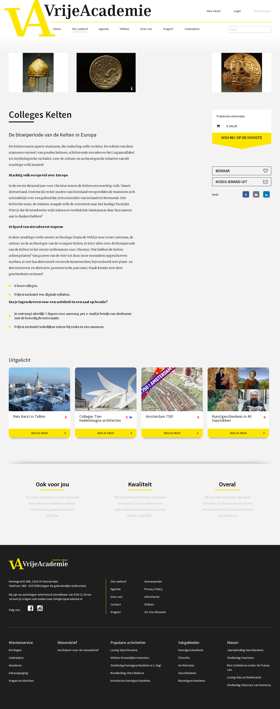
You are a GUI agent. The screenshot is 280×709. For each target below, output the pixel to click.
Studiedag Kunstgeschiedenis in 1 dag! (135, 665)
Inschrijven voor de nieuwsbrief (78, 650)
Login (237, 11)
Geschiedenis (187, 673)
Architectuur (186, 665)
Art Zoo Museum (155, 612)
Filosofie (184, 658)
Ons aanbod (80, 29)
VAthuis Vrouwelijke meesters (129, 658)
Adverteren (151, 597)
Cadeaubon (192, 29)
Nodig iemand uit (231, 181)
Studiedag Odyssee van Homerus (249, 685)
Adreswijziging (18, 673)
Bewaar (223, 170)
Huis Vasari (214, 11)
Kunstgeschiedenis (190, 650)
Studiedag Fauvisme (240, 658)
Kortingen (15, 650)
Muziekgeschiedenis (191, 681)
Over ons (146, 29)
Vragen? (168, 29)
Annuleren (15, 665)
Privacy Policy (153, 589)
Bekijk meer (39, 433)
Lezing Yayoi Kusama (123, 650)
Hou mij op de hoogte (241, 137)
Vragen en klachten (21, 681)
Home (57, 29)
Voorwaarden (153, 581)
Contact (115, 604)
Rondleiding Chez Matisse (127, 673)
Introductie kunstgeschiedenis (130, 681)
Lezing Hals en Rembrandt (244, 677)
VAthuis (124, 29)
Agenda (104, 29)
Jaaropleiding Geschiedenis (245, 650)
